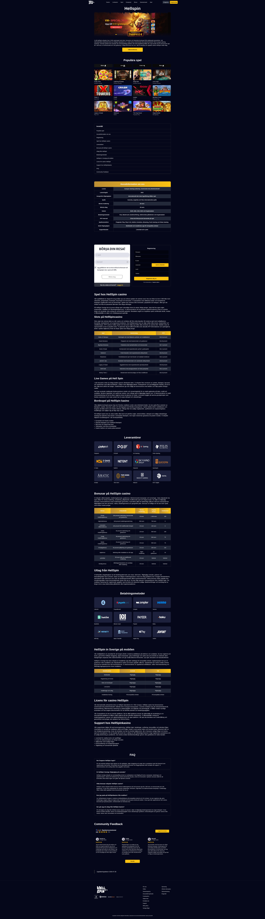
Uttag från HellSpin (101, 151)
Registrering (99, 137)
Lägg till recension (162, 831)
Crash (141, 65)
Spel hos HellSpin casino (103, 141)
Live (122, 65)
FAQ (97, 168)
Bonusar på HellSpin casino (104, 148)
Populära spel (100, 130)
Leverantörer (100, 144)
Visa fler (132, 861)
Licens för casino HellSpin (103, 161)
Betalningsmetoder (101, 155)
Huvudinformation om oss (103, 134)
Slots (160, 65)
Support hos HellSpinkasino (104, 165)
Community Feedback (102, 172)
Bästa (102, 65)
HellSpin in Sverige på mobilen (104, 158)
